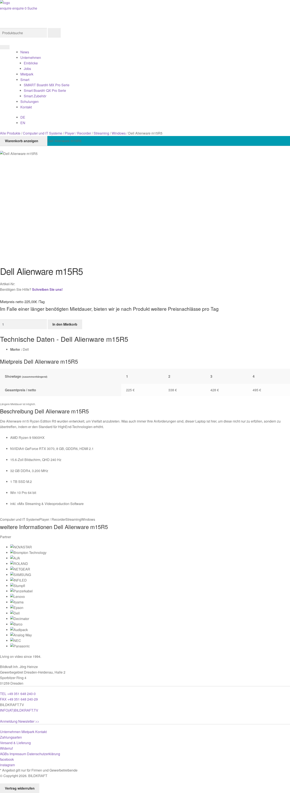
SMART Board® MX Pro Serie (46, 84)
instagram (7, 764)
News (24, 52)
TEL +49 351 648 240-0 (18, 693)
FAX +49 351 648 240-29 (19, 699)
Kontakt (26, 107)
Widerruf (6, 748)
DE (22, 117)
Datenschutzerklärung (43, 753)
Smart (24, 79)
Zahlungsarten (11, 737)
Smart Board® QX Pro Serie (45, 90)
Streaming (101, 133)
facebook (7, 759)
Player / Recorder (78, 133)
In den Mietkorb (64, 324)
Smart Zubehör (35, 96)
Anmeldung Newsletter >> (19, 721)
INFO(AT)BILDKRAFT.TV (19, 710)
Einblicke (31, 63)
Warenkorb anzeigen (21, 140)
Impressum (18, 753)
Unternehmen (30, 57)
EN (22, 122)
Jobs (27, 68)
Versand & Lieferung (15, 742)
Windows (119, 133)
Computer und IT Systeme (42, 133)
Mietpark (26, 74)
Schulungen (29, 101)
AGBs (4, 753)
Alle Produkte (10, 133)
